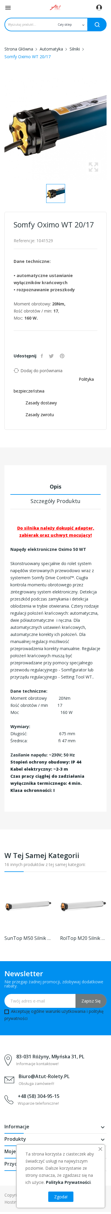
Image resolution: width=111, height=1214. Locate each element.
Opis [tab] (55, 486)
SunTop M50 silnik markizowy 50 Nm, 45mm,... (27, 938)
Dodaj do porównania (41, 370)
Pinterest (62, 355)
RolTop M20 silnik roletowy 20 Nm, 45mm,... (83, 938)
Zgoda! (60, 1197)
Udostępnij (42, 355)
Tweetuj (52, 355)
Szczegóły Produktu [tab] (55, 501)
